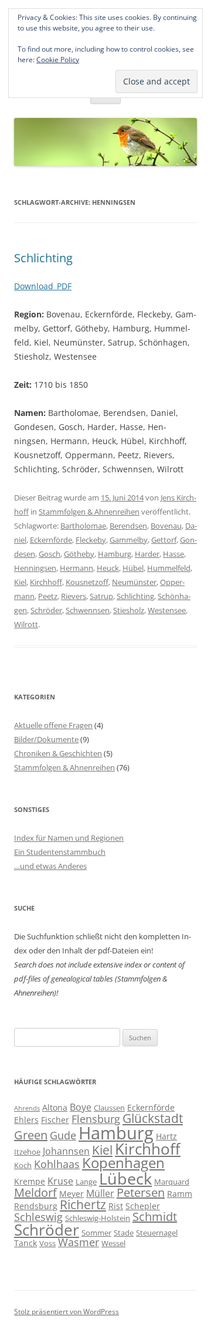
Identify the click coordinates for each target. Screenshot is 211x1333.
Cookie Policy (57, 60)
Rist (115, 1206)
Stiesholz (128, 610)
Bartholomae (83, 525)
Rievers (73, 596)
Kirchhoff (46, 582)
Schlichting (43, 258)
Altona (54, 1107)
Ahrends (27, 1108)
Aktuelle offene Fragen (53, 725)
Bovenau (166, 525)
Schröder (46, 610)
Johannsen (66, 1151)
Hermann (76, 568)
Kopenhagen (123, 1162)
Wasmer (78, 1242)
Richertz (83, 1204)
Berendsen (128, 525)
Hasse (173, 554)
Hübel (133, 568)
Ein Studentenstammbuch (60, 852)
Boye (80, 1107)
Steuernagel (157, 1232)
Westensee (167, 610)
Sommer (96, 1232)
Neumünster (134, 582)
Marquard (171, 1181)
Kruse (60, 1181)
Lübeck (125, 1178)
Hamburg (114, 554)
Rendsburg (35, 1206)
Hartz (166, 1136)
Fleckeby (91, 539)
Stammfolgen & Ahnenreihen (89, 511)
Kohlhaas (57, 1164)
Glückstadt (152, 1118)
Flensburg (96, 1119)
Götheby (79, 554)
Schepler (142, 1206)
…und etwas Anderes (50, 866)
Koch (23, 1165)
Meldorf (35, 1192)
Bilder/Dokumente (46, 739)
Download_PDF (43, 286)
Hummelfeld (168, 568)
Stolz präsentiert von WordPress (66, 1312)
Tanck (25, 1243)
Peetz (47, 596)
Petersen (141, 1192)
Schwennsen (88, 610)
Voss (47, 1243)
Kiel (20, 582)
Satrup (101, 596)
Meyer (71, 1193)
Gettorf (163, 539)
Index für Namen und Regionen (69, 838)
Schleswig (38, 1217)
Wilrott (26, 624)
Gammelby (129, 539)
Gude (63, 1135)
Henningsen (35, 568)
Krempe (29, 1181)
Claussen (109, 1107)
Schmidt (154, 1216)
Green (30, 1135)
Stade (124, 1232)
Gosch (49, 554)
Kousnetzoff (87, 582)
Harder (147, 554)
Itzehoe (27, 1151)
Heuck (108, 568)
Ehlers (26, 1119)
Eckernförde (51, 539)
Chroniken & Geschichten (58, 753)
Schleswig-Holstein (97, 1218)
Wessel (113, 1243)
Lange (86, 1181)
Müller (100, 1193)
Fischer (55, 1119)
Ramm (179, 1193)
